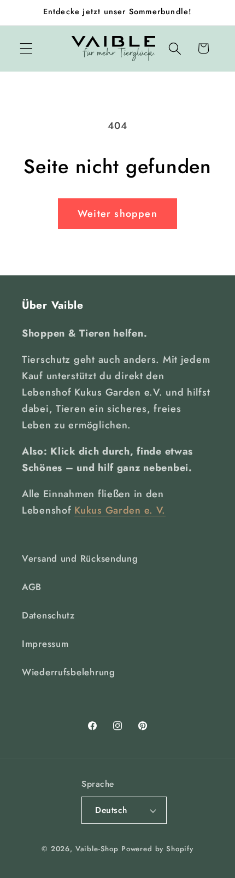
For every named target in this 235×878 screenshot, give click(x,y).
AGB (32, 586)
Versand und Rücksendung (80, 558)
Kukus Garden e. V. (120, 510)
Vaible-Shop (97, 849)
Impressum (45, 643)
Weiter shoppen (117, 214)
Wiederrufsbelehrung (68, 672)
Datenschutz (48, 615)
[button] (26, 48)
